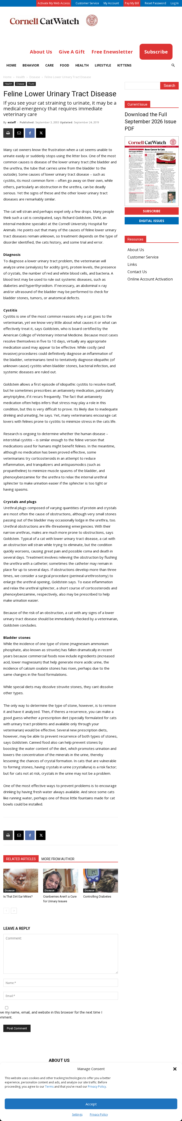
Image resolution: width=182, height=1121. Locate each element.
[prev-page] (6, 911)
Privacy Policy (97, 1087)
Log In (175, 3)
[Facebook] (30, 133)
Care (49, 65)
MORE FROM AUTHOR (57, 859)
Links (132, 264)
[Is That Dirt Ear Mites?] (20, 881)
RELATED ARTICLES (21, 859)
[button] (175, 1069)
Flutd (31, 83)
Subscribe (151, 211)
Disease (34, 77)
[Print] (8, 133)
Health (82, 65)
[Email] (19, 133)
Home (11, 65)
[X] (41, 133)
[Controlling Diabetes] (100, 881)
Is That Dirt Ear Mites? (18, 896)
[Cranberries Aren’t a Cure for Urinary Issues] (60, 881)
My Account (111, 3)
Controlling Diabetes (97, 896)
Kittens (124, 65)
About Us (135, 249)
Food (64, 65)
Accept (91, 1104)
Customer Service (87, 3)
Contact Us (137, 271)
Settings (77, 1114)
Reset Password (155, 3)
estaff (12, 122)
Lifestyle (103, 65)
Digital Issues (151, 220)
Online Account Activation (150, 279)
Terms (49, 1087)
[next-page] (14, 911)
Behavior (31, 65)
